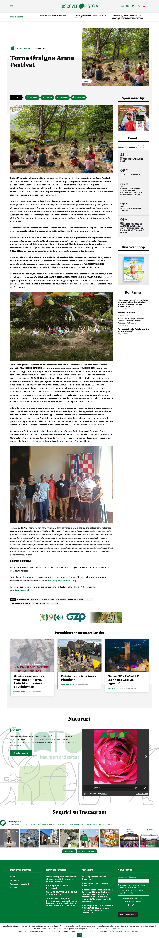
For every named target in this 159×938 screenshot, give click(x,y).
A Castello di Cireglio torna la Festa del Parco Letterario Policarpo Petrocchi (131, 320)
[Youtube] (127, 6)
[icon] (132, 7)
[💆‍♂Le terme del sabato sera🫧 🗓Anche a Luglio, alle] (129, 838)
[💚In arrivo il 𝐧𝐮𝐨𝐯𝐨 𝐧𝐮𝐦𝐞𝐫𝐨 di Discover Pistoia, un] (9, 838)
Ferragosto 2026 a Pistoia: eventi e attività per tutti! (133, 330)
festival (89, 599)
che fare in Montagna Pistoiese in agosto (48, 599)
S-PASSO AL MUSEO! (126, 312)
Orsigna (55, 603)
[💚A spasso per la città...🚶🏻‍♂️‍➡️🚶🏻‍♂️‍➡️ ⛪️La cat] (49, 838)
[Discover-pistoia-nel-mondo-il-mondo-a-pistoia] (79, 6)
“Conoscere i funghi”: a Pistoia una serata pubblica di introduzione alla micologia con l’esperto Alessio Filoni (127, 17)
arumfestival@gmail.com (22, 590)
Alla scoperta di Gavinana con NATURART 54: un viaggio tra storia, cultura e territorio (97, 909)
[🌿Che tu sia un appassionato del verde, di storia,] (69, 838)
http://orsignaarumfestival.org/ (61, 580)
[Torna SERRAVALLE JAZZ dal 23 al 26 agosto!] (127, 655)
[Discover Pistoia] (12, 48)
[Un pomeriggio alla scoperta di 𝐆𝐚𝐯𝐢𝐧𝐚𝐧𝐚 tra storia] (149, 838)
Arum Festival (23, 599)
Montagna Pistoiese (41, 603)
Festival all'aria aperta (20, 603)
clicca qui (120, 929)
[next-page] (148, 16)
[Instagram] (122, 6)
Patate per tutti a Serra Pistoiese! (52, 15)
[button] (145, 6)
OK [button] (80, 935)
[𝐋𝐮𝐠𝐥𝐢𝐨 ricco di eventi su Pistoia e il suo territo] (89, 838)
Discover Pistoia (23, 48)
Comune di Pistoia (75, 599)
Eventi (87, 81)
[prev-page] (36, 16)
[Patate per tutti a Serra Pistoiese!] (79, 655)
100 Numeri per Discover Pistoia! (95, 884)
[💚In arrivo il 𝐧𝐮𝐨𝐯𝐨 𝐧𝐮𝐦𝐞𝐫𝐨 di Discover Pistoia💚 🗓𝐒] (109, 838)
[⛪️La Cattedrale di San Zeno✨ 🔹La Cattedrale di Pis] (29, 838)
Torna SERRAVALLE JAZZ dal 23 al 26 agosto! (90, 16)
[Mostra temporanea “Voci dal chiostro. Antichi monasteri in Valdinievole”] (32, 655)
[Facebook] (117, 6)
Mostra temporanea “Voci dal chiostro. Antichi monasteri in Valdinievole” (29, 681)
